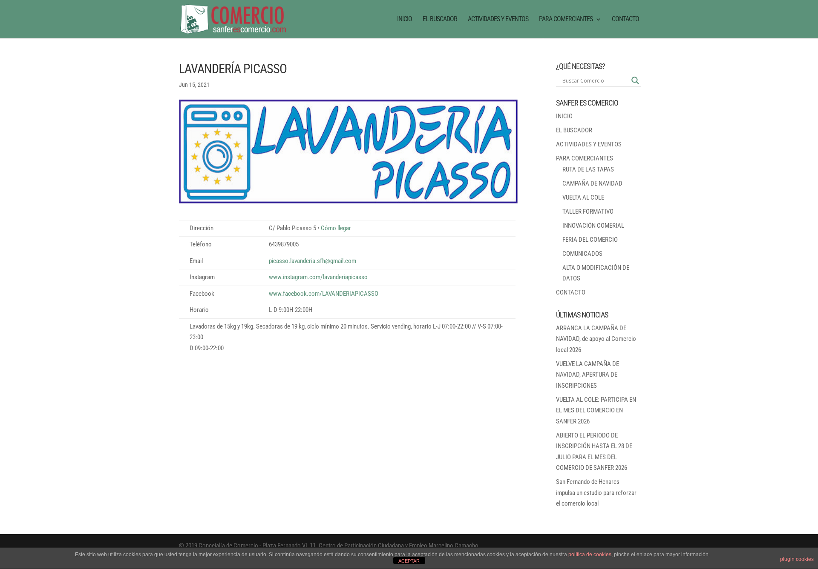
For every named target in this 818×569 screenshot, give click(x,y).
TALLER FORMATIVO (588, 211)
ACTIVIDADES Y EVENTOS (498, 19)
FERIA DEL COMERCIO (590, 239)
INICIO (404, 19)
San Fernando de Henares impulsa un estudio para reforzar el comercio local (596, 492)
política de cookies (589, 555)
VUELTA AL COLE (583, 197)
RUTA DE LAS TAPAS (588, 169)
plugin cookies (797, 559)
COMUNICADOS (582, 253)
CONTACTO (625, 19)
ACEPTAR (409, 560)
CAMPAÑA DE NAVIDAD (592, 183)
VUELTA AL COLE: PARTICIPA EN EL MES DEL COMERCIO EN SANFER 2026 (596, 410)
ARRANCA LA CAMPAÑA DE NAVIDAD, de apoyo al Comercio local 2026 (596, 339)
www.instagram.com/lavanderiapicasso (318, 277)
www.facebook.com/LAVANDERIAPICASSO (323, 293)
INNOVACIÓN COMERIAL (593, 225)
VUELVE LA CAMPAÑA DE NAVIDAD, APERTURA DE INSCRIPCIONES (587, 374)
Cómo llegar (336, 228)
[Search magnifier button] (635, 80)
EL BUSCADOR (440, 19)
